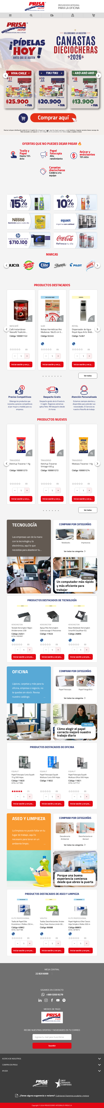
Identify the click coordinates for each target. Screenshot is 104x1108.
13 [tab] (55, 510)
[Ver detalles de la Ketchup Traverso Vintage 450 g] (21, 445)
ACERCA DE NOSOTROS (11, 1058)
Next (98, 75)
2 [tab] (44, 130)
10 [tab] (52, 510)
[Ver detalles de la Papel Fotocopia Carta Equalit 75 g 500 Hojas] (23, 762)
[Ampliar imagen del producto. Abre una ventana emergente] (29, 318)
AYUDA (5, 1070)
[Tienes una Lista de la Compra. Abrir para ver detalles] (93, 15)
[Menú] (10, 15)
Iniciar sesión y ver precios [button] (21, 364)
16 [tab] (58, 510)
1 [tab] (41, 130)
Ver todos (88, 375)
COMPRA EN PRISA (9, 1064)
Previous (5, 75)
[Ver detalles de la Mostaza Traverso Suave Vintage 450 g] (83, 445)
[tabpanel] (52, 76)
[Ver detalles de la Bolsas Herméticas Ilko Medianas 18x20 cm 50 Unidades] (21, 310)
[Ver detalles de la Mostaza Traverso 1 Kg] (52, 445)
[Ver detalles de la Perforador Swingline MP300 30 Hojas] (83, 310)
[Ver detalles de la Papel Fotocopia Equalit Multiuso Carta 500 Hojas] (52, 762)
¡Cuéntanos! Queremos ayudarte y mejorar (72, 1095)
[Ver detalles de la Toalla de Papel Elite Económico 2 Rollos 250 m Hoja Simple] (23, 908)
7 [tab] (59, 130)
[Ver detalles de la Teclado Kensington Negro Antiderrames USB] (23, 615)
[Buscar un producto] (31, 15)
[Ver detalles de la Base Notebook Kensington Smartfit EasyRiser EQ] (80, 615)
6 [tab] (56, 130)
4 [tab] (50, 131)
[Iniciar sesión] (72, 15)
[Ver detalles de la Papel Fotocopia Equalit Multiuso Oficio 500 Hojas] (80, 762)
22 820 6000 (41, 973)
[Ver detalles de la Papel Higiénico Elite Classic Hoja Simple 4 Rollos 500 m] (80, 908)
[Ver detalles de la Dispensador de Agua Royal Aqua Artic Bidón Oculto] (52, 310)
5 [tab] (53, 130)
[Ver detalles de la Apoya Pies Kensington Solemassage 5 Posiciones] (52, 615)
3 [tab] (47, 130)
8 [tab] (62, 130)
